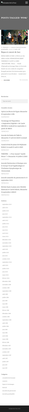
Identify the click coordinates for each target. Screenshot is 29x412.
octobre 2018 (6, 316)
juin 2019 (4, 300)
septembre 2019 (6, 291)
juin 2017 (4, 365)
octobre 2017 (5, 352)
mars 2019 (5, 307)
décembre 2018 (6, 313)
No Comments (24, 80)
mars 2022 (5, 236)
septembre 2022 (7, 217)
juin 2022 (5, 227)
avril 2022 (5, 233)
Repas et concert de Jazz (10, 52)
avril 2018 (5, 336)
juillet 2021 (5, 252)
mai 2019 (4, 304)
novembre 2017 (6, 349)
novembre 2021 (6, 243)
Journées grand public (8, 394)
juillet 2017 (5, 361)
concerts (13, 47)
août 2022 (5, 220)
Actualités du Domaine (8, 378)
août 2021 (5, 249)
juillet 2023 (5, 211)
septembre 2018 (6, 320)
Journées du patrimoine (9, 390)
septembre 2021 (6, 246)
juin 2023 (5, 214)
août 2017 (5, 358)
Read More (7, 80)
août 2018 (5, 323)
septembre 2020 (7, 262)
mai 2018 (4, 332)
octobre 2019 (6, 288)
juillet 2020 (5, 268)
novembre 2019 (6, 284)
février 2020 (5, 278)
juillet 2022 (5, 223)
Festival (18, 47)
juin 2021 (4, 255)
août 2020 (5, 265)
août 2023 (5, 207)
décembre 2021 (6, 239)
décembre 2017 (6, 345)
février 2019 (5, 310)
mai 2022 (5, 230)
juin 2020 (5, 272)
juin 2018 (4, 329)
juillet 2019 (5, 297)
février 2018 (5, 342)
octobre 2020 (6, 259)
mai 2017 (4, 368)
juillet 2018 (5, 326)
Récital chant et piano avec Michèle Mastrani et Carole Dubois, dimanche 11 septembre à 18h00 (14, 189)
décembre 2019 (6, 281)
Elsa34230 (6, 47)
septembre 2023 (7, 204)
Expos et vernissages (8, 384)
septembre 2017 (6, 355)
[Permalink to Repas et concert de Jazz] (14, 37)
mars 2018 (5, 339)
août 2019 (5, 294)
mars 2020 (5, 275)
